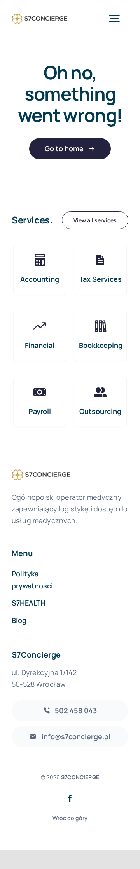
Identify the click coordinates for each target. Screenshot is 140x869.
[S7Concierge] (40, 14)
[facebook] (70, 798)
